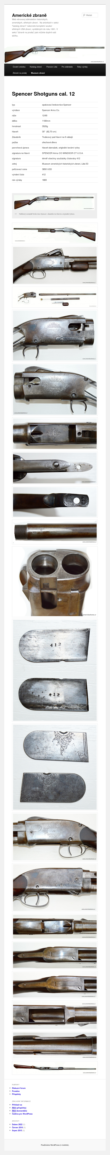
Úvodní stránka (19, 66)
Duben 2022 (17, 1124)
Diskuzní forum (19, 1088)
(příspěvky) (19, 1107)
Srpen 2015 (17, 1130)
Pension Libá (51, 66)
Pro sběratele (67, 66)
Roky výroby (82, 66)
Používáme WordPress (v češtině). (55, 1145)
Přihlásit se (17, 1104)
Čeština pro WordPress (22, 1113)
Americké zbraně (29, 15)
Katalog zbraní (36, 66)
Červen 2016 (17, 1127)
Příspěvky (16, 1094)
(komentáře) (19, 1110)
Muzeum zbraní (38, 73)
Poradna (15, 1091)
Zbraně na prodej (20, 73)
